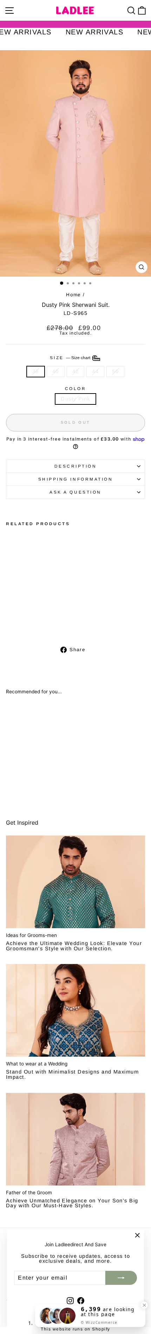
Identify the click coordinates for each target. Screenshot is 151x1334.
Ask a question (75, 492)
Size (71, 357)
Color (75, 389)
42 (75, 371)
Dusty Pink (75, 399)
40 (55, 371)
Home (73, 294)
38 (35, 371)
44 (95, 371)
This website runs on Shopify (75, 1329)
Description (75, 466)
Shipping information (75, 479)
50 (115, 371)
